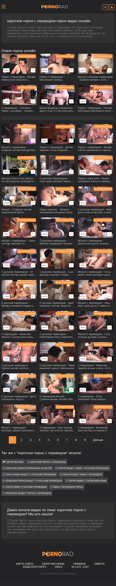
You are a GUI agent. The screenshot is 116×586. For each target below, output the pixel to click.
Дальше (98, 439)
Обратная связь (53, 563)
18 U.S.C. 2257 (80, 566)
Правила (79, 563)
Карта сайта (24, 563)
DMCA (59, 566)
